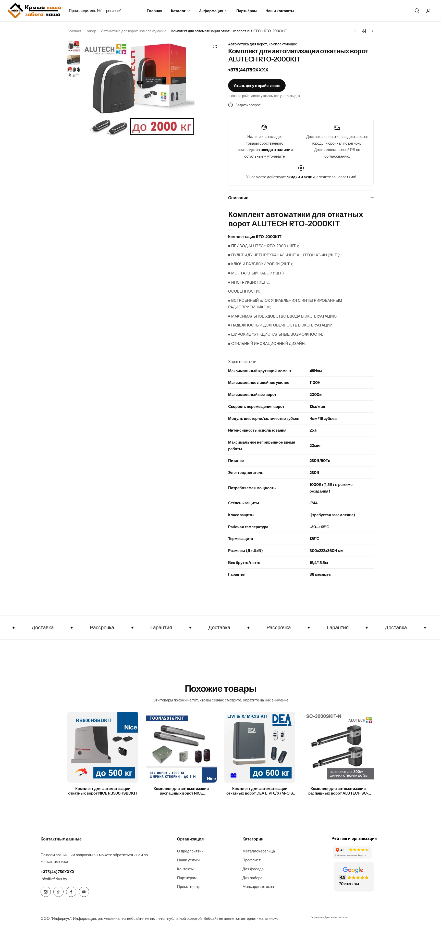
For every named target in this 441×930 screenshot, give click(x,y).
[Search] (417, 11)
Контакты (185, 869)
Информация (211, 10)
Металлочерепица (258, 851)
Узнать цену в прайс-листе (257, 85)
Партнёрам (246, 10)
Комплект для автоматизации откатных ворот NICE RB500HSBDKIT (103, 791)
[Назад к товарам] (364, 31)
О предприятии (190, 851)
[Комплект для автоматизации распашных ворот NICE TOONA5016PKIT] (181, 747)
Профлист (251, 860)
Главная (154, 10)
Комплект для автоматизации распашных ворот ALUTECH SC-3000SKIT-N (338, 791)
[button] (211, 91)
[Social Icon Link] (46, 892)
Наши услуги (188, 860)
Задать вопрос (248, 105)
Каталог (178, 10)
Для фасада (253, 869)
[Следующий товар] (371, 31)
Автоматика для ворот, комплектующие (133, 31)
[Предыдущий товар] (356, 31)
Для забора (252, 878)
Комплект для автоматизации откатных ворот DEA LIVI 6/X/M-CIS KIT (259, 791)
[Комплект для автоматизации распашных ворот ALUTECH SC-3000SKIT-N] (338, 747)
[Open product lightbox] (215, 46)
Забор (91, 31)
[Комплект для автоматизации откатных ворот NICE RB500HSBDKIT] (102, 747)
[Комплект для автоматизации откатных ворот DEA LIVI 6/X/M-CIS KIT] (259, 747)
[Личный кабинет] (428, 11)
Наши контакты (279, 10)
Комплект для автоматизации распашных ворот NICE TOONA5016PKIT (181, 791)
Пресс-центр (188, 886)
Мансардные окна (258, 886)
